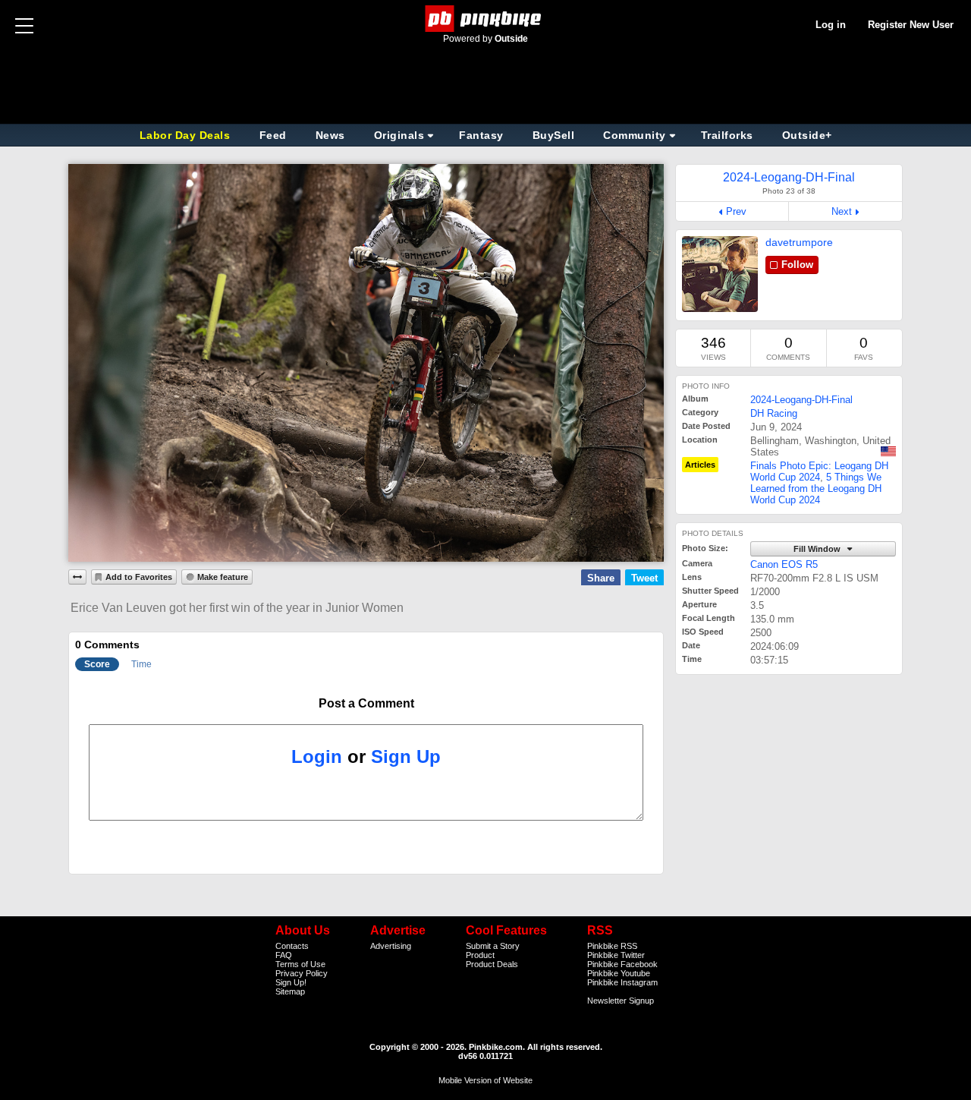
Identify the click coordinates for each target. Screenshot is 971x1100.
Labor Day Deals (187, 135)
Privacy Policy (301, 973)
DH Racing (773, 413)
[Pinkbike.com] (486, 18)
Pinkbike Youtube (618, 973)
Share (600, 578)
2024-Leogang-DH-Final (801, 399)
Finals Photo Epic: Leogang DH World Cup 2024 (819, 471)
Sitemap (290, 991)
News (330, 135)
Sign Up (406, 756)
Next (841, 211)
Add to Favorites (138, 577)
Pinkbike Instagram (622, 982)
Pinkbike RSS (612, 945)
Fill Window (818, 548)
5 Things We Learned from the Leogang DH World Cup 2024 (815, 488)
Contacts (292, 945)
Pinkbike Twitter (616, 955)
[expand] (77, 577)
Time (141, 664)
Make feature (222, 577)
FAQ (283, 955)
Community (634, 135)
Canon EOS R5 (784, 564)
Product (480, 955)
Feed (273, 135)
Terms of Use (300, 964)
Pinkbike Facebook (622, 964)
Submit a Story (493, 945)
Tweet (644, 578)
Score (97, 664)
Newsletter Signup (620, 1000)
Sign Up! (290, 982)
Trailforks (727, 135)
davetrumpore (799, 242)
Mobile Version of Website (485, 1080)
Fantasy (481, 135)
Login (316, 756)
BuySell (554, 135)
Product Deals (492, 964)
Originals (399, 135)
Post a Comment (366, 703)
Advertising (390, 945)
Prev (736, 211)
